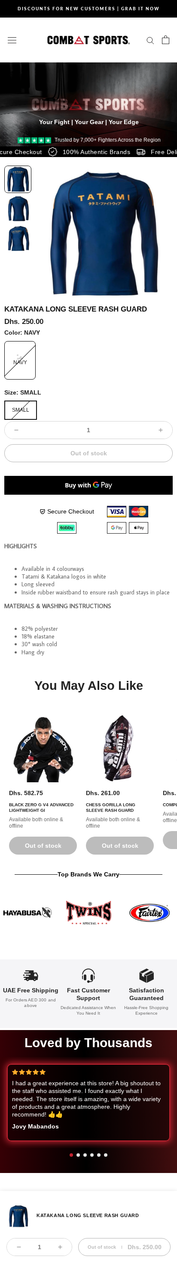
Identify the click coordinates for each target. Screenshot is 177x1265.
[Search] (150, 40)
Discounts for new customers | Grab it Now (89, 8)
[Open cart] (165, 40)
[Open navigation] (12, 39)
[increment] (160, 430)
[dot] (71, 1155)
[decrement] (16, 430)
